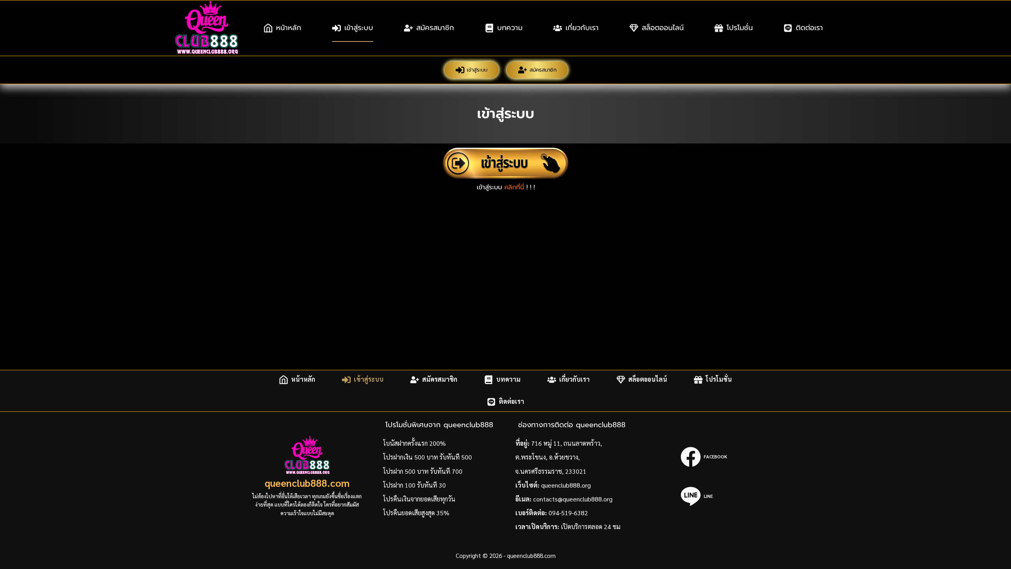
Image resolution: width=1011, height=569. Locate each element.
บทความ (509, 27)
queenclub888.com (307, 482)
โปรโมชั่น (740, 27)
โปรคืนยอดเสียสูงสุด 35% (416, 513)
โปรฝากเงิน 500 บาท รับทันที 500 (427, 457)
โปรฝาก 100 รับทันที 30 (414, 485)
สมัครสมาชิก (435, 27)
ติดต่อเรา (809, 27)
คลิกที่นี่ (514, 187)
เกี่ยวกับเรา (582, 27)
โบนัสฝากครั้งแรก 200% (414, 443)
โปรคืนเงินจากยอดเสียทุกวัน (419, 499)
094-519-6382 (568, 513)
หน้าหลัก (288, 27)
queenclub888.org (566, 485)
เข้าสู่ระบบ (358, 27)
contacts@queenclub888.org (573, 499)
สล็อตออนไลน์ (663, 27)
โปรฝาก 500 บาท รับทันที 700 (422, 471)
